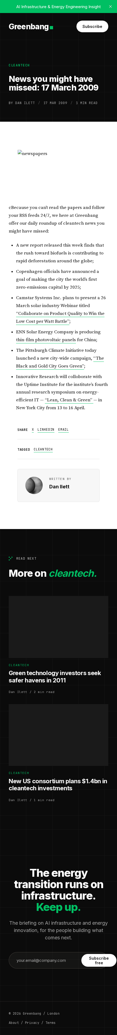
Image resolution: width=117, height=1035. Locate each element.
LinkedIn (46, 429)
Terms (50, 1023)
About (14, 1023)
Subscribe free (99, 960)
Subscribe (92, 26)
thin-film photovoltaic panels (46, 340)
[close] (110, 6)
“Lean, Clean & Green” (69, 400)
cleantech (19, 65)
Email (63, 429)
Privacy (32, 1023)
